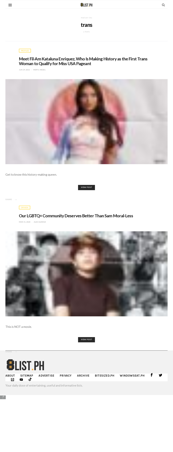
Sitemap (26, 375)
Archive (83, 375)
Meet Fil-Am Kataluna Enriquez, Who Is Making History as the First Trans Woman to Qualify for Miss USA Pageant (83, 61)
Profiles (25, 51)
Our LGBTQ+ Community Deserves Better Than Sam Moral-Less (76, 215)
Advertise (46, 375)
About (10, 375)
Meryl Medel (39, 70)
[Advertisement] (86, 423)
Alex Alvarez (40, 222)
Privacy (65, 375)
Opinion (24, 208)
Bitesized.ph (104, 375)
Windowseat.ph (132, 375)
